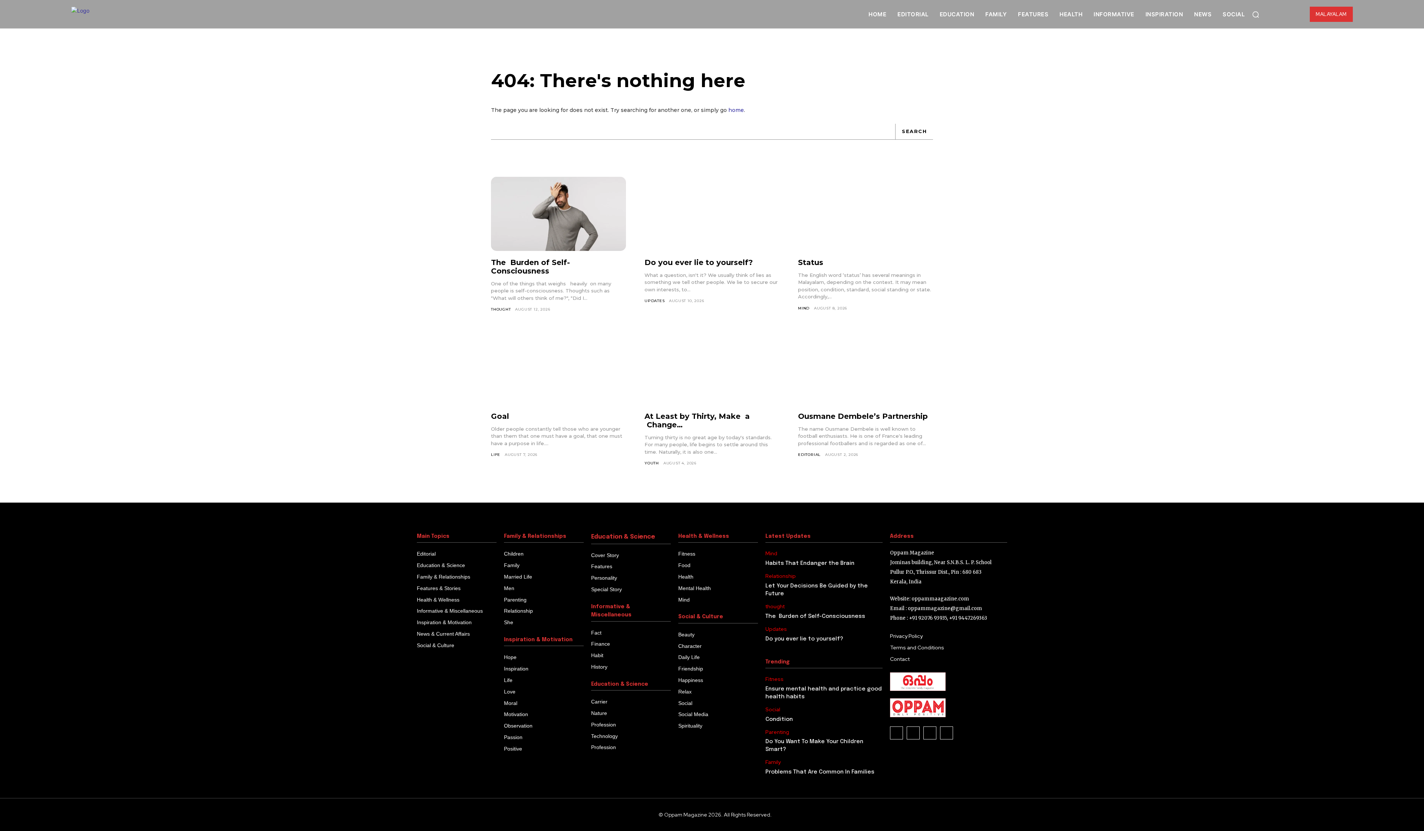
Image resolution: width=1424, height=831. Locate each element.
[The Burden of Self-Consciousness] (558, 214)
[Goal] (558, 367)
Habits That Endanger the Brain (809, 563)
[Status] (865, 214)
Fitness (774, 679)
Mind (804, 308)
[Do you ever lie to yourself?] (712, 214)
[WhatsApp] (929, 732)
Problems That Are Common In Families (819, 772)
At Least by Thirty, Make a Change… (697, 420)
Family (773, 762)
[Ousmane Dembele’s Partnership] (865, 367)
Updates (655, 300)
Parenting (777, 732)
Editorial (809, 454)
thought (501, 309)
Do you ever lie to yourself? (699, 262)
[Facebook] (896, 732)
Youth (652, 463)
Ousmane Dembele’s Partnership (863, 416)
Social (772, 709)
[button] (1255, 14)
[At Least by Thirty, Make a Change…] (712, 367)
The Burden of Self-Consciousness (530, 266)
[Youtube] (946, 732)
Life (495, 454)
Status (810, 262)
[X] (913, 732)
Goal (500, 416)
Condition (779, 719)
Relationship (780, 576)
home (736, 110)
